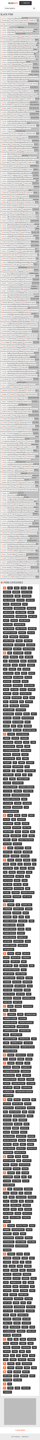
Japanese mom (31, 1014)
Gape (28, 929)
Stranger (16, 1319)
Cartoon (7, 754)
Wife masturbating (31, 489)
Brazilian (7, 730)
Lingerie (6, 1083)
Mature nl (24, 1128)
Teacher (14, 1343)
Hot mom (20, 978)
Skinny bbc (16, 504)
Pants (4, 150)
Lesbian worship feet (11, 1071)
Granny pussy (14, 359)
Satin (32, 1327)
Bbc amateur (16, 310)
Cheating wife (18, 783)
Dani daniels (8, 832)
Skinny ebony (6, 229)
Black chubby (28, 64)
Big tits (22, 665)
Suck (23, 1303)
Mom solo (7, 1144)
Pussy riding (25, 114)
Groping (20, 925)
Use (32, 264)
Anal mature (24, 620)
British (31, 673)
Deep (24, 836)
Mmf (15, 1120)
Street (25, 1327)
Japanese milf (24, 1039)
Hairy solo (15, 961)
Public (6, 1193)
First (25, 884)
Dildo (24, 815)
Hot (16, 966)
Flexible (6, 892)
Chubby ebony (19, 40)
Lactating (31, 1083)
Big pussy (7, 718)
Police (6, 1205)
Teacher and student (25, 422)
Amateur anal (20, 608)
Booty (28, 722)
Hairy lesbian (20, 986)
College (6, 795)
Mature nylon (7, 242)
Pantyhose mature (30, 302)
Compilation (8, 742)
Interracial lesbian (26, 169)
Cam (5, 779)
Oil (30, 1177)
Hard (24, 961)
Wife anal (17, 1380)
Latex (27, 1063)
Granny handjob (9, 929)
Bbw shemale (8, 714)
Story (16, 1290)
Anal (10, 588)
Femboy (31, 868)
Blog (13, 3)
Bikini (5, 706)
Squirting (7, 1290)
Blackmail (7, 677)
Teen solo (15, 1347)
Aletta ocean (8, 616)
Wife (9, 1372)
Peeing (6, 1209)
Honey (10, 283)
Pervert (5, 419)
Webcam (17, 1372)
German (28, 909)
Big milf (21, 193)
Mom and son (20, 1108)
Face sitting (19, 888)
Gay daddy (7, 941)
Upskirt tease (17, 209)
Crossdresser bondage (21, 795)
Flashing (21, 872)
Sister (19, 1254)
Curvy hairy (23, 20)
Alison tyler (19, 645)
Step (5, 1295)
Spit (32, 1286)
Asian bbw (30, 645)
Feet (34, 860)
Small (22, 1270)
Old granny (8, 1177)
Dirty (14, 840)
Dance (17, 823)
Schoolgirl (8, 1307)
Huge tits (23, 966)
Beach (23, 661)
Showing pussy (27, 331)
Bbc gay (31, 270)
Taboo (30, 1343)
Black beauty (13, 571)
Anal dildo (31, 608)
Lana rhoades (9, 1075)
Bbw (9, 653)
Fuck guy (26, 529)
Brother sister (28, 718)
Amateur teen (28, 175)
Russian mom (8, 1238)
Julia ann (22, 1018)
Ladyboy (19, 1063)
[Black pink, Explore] (20, 382)
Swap (15, 1286)
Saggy (6, 1270)
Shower (28, 1266)
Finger (12, 486)
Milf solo (31, 1108)
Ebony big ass (7, 398)
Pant (20, 150)
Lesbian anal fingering (24, 1091)
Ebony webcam (12, 339)
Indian (10, 1006)
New (18, 1160)
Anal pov (17, 649)
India (5, 1010)
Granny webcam (9, 937)
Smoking (25, 1278)
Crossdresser (9, 746)
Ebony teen (21, 456)
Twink (22, 1351)
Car (18, 758)
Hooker (27, 990)
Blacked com (6, 84)
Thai (16, 1339)
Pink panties (33, 335)
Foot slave (27, 897)
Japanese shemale (10, 1031)
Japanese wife (16, 1035)
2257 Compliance (15, 1436)
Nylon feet (26, 1160)
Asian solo (8, 608)
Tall (12, 133)
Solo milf (28, 1299)
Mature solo (8, 1108)
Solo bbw (26, 1319)
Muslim (6, 1132)
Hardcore (7, 998)
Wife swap (7, 1376)
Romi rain (7, 1250)
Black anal (6, 162)
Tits (28, 1351)
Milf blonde (21, 419)
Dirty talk (26, 827)
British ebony (6, 87)
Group (26, 913)
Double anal (16, 836)
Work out (5, 394)
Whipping (24, 1376)
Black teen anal (30, 213)
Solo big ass (19, 1311)
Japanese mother (28, 1047)
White (4, 283)
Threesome (26, 1347)
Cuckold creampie (10, 787)
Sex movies (31, 441)
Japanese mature (10, 1022)
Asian (24, 588)
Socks (33, 1278)
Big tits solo (8, 673)
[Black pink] (20, 27)
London (33, 447)
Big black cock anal (16, 125)
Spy (22, 1262)
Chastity (7, 767)
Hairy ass (20, 994)
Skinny (15, 1262)
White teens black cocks (28, 238)
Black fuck (24, 504)
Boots (24, 673)
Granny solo (18, 909)
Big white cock (32, 255)
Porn (5, 1217)
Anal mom (32, 628)
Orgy (24, 1177)
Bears (6, 689)
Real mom (31, 1242)
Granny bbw (23, 945)
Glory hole (22, 921)
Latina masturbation (28, 251)
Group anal (16, 144)
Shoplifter (18, 1299)
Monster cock (20, 1152)
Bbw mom (28, 726)
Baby (17, 673)
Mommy (15, 1128)
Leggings (5, 451)
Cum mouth (20, 68)
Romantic (7, 1234)
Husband (7, 982)
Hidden (6, 957)
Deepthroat (8, 823)
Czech (4, 279)
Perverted (13, 419)
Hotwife (29, 978)
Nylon (18, 1156)
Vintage (19, 1368)
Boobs (15, 693)
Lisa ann (7, 1067)
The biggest (31, 426)
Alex (13, 299)
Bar (24, 291)
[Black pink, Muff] (20, 34)
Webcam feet (31, 258)
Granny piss (18, 941)
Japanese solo (23, 1026)
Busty (34, 714)
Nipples (14, 1165)
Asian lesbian (8, 641)
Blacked (12, 669)
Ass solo (20, 600)
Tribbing (31, 1359)
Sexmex (17, 1323)
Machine (31, 1136)
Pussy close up (23, 533)
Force (13, 864)
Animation (13, 637)
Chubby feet (32, 20)
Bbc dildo (27, 567)
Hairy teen (17, 1002)
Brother (31, 689)
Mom (9, 1100)
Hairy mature (8, 974)
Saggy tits (24, 1286)
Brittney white (14, 558)
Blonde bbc (20, 279)
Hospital (17, 998)
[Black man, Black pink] (20, 267)
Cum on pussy (7, 415)
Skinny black (16, 229)
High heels (18, 990)
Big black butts (20, 375)
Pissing (14, 1193)
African (14, 620)
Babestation (21, 710)
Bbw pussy (19, 166)
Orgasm (11, 1173)
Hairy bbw (7, 1002)
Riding (23, 1234)
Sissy (32, 1258)
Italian (13, 1010)
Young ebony (27, 523)
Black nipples (33, 325)
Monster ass (29, 187)
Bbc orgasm (25, 104)
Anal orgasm (8, 628)
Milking (30, 1144)
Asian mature (19, 624)
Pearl (12, 394)
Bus (5, 661)
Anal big (14, 162)
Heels (30, 986)
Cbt (15, 762)
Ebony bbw (14, 99)
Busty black (22, 162)
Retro (16, 1234)
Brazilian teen (16, 331)
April (13, 379)
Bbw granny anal (30, 730)
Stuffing (24, 564)
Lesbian (10, 1063)
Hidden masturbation (11, 970)
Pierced (5, 517)
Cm (4, 375)
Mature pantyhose (8, 302)
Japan (20, 1014)
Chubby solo (26, 750)
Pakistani (26, 1205)
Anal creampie (9, 600)
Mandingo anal (30, 133)
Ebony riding (24, 36)
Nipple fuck (23, 517)
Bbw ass (16, 718)
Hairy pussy (8, 986)
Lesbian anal (26, 1087)
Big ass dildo (6, 310)
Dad (13, 819)
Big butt (5, 486)
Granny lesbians (9, 945)
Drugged (7, 827)
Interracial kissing (16, 206)
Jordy (6, 1035)
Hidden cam (15, 957)
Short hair (16, 1335)
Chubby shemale (26, 141)
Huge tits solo (9, 994)
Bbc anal (14, 689)
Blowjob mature (27, 514)
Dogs (31, 91)
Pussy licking (15, 1217)
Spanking (7, 1258)
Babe (20, 726)
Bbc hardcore (26, 387)
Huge (28, 994)
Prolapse (32, 1197)
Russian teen (8, 1246)
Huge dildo (16, 982)
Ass (30, 588)
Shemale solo (15, 1282)
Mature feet (21, 1136)
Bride (32, 698)
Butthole (21, 339)
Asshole (22, 633)
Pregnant (28, 1189)
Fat (34, 864)
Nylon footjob (24, 1165)
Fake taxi (17, 884)
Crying (12, 779)
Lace (4, 554)
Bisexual (17, 681)
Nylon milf (27, 242)
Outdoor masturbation (20, 24)
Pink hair (29, 68)
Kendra (28, 1059)
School (12, 1266)
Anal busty (32, 162)
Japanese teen (16, 1043)
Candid (21, 762)
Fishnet (5, 558)
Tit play (22, 430)
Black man (18, 283)
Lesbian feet (26, 1067)
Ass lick (31, 633)
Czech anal (8, 803)
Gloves (21, 929)
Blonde (6, 726)
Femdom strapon (27, 892)
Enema (28, 848)
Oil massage (6, 342)
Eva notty (15, 856)
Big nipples (24, 325)
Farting (12, 872)
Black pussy (6, 238)
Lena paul (26, 1075)
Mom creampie (9, 1136)
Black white (23, 558)
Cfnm (33, 742)
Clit (30, 775)
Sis (24, 1282)
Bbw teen (7, 722)
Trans (23, 1339)
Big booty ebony (28, 316)
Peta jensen (8, 1213)
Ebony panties (15, 335)
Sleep (27, 1254)
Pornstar (26, 1217)
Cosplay (15, 738)
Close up (7, 783)
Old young (16, 1181)
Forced (10, 860)
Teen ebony (15, 137)
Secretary (26, 1323)
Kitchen (12, 1059)
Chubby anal (20, 133)
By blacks (29, 279)
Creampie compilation (11, 799)
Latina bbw (21, 390)
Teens (15, 1351)
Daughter (21, 819)
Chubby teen (6, 64)
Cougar (17, 803)
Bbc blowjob (6, 137)
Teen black (6, 232)
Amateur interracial (9, 68)
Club (26, 807)
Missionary (32, 1140)
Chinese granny (23, 779)
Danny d (6, 840)
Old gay (25, 1181)
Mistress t (21, 1148)
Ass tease (22, 258)
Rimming (6, 1230)
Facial (29, 872)
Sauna (31, 1282)
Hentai (6, 961)
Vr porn (29, 430)
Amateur (7, 592)
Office (17, 1177)
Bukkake (7, 665)
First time (14, 255)
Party (12, 1197)
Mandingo (6, 133)
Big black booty (28, 150)
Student (5, 422)
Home (31, 966)
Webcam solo (15, 367)
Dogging (5, 91)
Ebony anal (27, 852)
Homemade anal (28, 998)
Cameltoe (18, 791)
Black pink (15, 36)
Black (15, 665)
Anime (18, 596)
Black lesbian (13, 447)
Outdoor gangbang (13, 433)
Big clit (23, 689)
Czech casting (9, 758)
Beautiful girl (7, 523)
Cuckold (11, 734)
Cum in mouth (17, 767)
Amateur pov (26, 245)
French (23, 868)
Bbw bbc (6, 698)
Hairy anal (6, 20)
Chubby (19, 746)
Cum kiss (7, 807)
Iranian (18, 1006)
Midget (30, 1116)
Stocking (24, 1290)
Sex (5, 1266)
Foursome (17, 897)
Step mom (31, 1270)
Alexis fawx (8, 645)
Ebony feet (16, 141)
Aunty (6, 620)
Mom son (7, 1104)
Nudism (25, 1169)
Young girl (25, 1388)
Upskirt (10, 1364)
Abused (19, 641)
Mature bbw (6, 325)
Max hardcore (9, 1148)
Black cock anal (26, 232)
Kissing (20, 1059)
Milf (33, 1100)
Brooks (19, 379)
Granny (10, 905)
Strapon (5, 577)
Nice (4, 339)
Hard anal (7, 990)
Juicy (18, 251)
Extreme (17, 852)
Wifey (16, 1376)
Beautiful (7, 685)
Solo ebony (6, 367)
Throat (13, 1359)
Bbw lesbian (18, 677)
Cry (24, 775)
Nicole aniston (9, 1160)
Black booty (6, 196)
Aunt (25, 604)
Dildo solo (17, 844)
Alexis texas (26, 592)
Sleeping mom (19, 1307)
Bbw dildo (6, 99)
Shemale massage (17, 342)
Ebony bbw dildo (33, 310)
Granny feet (22, 937)
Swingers (27, 1274)
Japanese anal (9, 1026)
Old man (25, 1173)
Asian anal (26, 596)
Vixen (34, 1368)
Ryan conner (21, 1242)
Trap (5, 1359)
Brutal (25, 681)
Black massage (30, 551)
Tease (32, 1355)
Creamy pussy (7, 56)
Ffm (5, 872)
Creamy (22, 99)
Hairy (18, 953)
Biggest (5, 426)
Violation (24, 349)
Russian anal (8, 1242)
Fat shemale (28, 342)
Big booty (7, 693)
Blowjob (26, 669)
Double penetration (26, 840)
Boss (5, 702)
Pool (20, 1209)
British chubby (30, 40)
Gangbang (7, 909)
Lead (12, 202)
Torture (7, 1351)
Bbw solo (14, 657)
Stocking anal (18, 183)
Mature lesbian (19, 1116)
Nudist (10, 1156)
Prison (18, 1213)
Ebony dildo (6, 349)
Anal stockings (7, 183)
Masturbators (27, 209)
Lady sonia (7, 1087)
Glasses (21, 933)
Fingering (7, 897)
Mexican (22, 1140)
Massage (26, 1100)
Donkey (5, 187)
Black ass (12, 426)
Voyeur (10, 1368)
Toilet (6, 1343)
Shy (29, 1303)
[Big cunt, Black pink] (20, 495)
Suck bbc (32, 504)
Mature (17, 1100)
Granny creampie (10, 921)
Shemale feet (7, 141)
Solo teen (7, 1303)
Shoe (4, 401)
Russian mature (18, 1230)
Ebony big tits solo (24, 221)
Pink (4, 24)
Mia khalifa (8, 1124)
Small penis (6, 482)
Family (6, 864)
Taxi (34, 1347)
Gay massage (8, 949)
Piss (9, 1189)
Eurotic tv (19, 848)
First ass (20, 187)
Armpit (30, 612)
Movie (26, 1124)
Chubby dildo (31, 390)
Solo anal (30, 1311)
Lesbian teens (33, 349)
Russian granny (21, 1246)
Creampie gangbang (26, 787)
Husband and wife (22, 320)
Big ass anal (29, 685)
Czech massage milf (11, 811)
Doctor (6, 819)
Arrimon (16, 592)
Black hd (35, 206)
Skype (6, 1315)
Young (10, 1388)
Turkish (6, 1347)
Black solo (6, 299)
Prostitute (27, 1213)
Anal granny (20, 612)
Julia (34, 1039)
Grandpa (7, 913)
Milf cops (30, 419)
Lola (4, 551)
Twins (25, 1355)
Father (17, 880)
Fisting (18, 860)
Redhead (29, 1238)
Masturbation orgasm (23, 299)
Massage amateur (18, 551)
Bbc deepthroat (7, 104)
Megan (5, 571)
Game (31, 921)
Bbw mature (17, 698)
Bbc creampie (17, 722)
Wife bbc (26, 1372)
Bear (25, 698)
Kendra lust (21, 1055)
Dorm (10, 815)
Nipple (6, 1165)
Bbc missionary (28, 379)
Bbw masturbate (17, 64)
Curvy (18, 775)
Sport (32, 1290)
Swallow (7, 1278)
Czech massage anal (11, 750)
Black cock (17, 245)
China (27, 746)
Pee (5, 1197)
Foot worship (8, 876)
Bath (13, 726)
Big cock (28, 677)
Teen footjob (30, 456)
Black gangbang (33, 291)
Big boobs (7, 681)
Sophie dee (30, 1307)
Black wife (21, 489)
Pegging (28, 1193)
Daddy (31, 815)
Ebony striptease (32, 375)
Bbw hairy (17, 730)
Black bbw (15, 325)
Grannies (5, 359)
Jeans (6, 1043)
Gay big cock (6, 466)
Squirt (25, 1258)
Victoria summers (8, 40)
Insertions (14, 193)
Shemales (21, 1331)
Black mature (17, 242)
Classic (6, 771)
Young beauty (18, 523)
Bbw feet (29, 702)
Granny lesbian (9, 925)
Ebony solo (8, 852)
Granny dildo (17, 411)
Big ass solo (14, 661)
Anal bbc (17, 104)
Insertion (5, 193)
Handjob (26, 953)
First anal (7, 884)
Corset (5, 489)
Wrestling (7, 1380)
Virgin (27, 1368)
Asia (5, 637)
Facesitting (8, 868)
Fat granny (8, 888)
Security (17, 1278)
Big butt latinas (30, 486)
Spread (21, 451)
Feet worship (8, 901)
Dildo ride (7, 844)
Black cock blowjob (28, 229)
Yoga (17, 1388)
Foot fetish (8, 880)
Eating (6, 856)
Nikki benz (7, 1169)
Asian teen (24, 637)
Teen (9, 1339)
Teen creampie (7, 245)
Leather (21, 1079)
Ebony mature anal (27, 144)
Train (6, 1355)
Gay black (16, 169)
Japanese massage (26, 1022)
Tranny (22, 1343)
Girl (27, 917)
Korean (5, 541)
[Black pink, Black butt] (20, 405)
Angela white (8, 612)
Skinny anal (23, 1295)
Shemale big (21, 554)
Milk (5, 1112)
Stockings (17, 1274)
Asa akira (7, 649)
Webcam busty (18, 567)
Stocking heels (7, 264)
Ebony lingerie (33, 84)
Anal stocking (29, 470)
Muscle (23, 1132)
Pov (21, 1193)
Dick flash (16, 827)
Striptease (8, 1299)
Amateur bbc (6, 270)
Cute (27, 767)
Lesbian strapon (15, 577)
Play (9, 551)
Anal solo (30, 600)
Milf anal (18, 1124)
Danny (6, 836)
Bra (21, 702)
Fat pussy (26, 166)
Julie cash (28, 1043)
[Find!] (34, 8)
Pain (21, 1201)
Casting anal (30, 771)
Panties (14, 1201)
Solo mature (15, 1327)
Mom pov (7, 1128)
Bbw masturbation (8, 166)
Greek (28, 941)
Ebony (10, 848)
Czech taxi (7, 791)
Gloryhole (16, 913)
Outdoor (7, 1181)
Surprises (24, 335)
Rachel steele (22, 1225)
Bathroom (24, 706)
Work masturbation (31, 394)
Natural (17, 1169)
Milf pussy (6, 564)
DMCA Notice (25, 1436)
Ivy (4, 118)
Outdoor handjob (27, 433)
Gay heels (17, 264)
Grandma (7, 917)
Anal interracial (23, 91)
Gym (15, 917)
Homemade (26, 957)
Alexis (6, 604)
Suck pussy (22, 255)
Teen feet (5, 258)
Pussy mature (25, 87)
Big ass (27, 653)
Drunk (17, 815)
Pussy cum (16, 415)
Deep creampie (17, 276)
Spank (20, 1266)
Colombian (11, 251)
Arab (16, 588)
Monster (12, 91)
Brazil (26, 714)
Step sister (8, 1311)
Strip (4, 221)
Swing (13, 1315)
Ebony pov (15, 430)
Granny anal (26, 905)
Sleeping (16, 1258)
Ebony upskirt (7, 209)
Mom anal (7, 1116)
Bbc (21, 657)
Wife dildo (12, 489)
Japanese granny (10, 1039)
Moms (16, 1144)
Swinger (14, 1270)
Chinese (6, 738)
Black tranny (12, 554)
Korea (30, 1055)
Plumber (7, 1221)
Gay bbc (24, 270)
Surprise (7, 1319)
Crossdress (17, 807)
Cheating (16, 754)
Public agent (21, 1197)
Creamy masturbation (19, 56)
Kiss (5, 1059)
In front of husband (9, 320)
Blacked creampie (29, 276)
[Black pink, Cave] (20, 462)
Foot (20, 864)
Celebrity (12, 541)
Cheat (24, 799)
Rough (32, 1225)
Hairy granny (21, 974)
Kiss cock (27, 206)
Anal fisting (8, 596)
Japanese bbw (25, 1031)
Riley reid (19, 1238)
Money (31, 1112)
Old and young (9, 1185)
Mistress (7, 1120)
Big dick (18, 714)
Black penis (22, 482)
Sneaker (18, 401)
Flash (25, 880)
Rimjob (29, 1230)
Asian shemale (29, 649)
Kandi (24, 310)
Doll (32, 832)
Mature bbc (6, 514)
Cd (13, 771)
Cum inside (27, 803)
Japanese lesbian (10, 1018)
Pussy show (6, 331)
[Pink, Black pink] (20, 131)
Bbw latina (14, 706)
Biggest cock (21, 426)
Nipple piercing (33, 517)
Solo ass (7, 1286)
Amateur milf (13, 150)
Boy (5, 669)
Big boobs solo (26, 693)
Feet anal (14, 20)
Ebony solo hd (12, 221)
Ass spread (14, 451)
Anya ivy (9, 118)
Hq (24, 441)
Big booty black (17, 71)
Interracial (28, 1006)
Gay (18, 905)
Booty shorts (6, 71)
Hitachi (10, 953)
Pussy (6, 1201)
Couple (19, 771)
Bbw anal (29, 657)
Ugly (18, 1364)
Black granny (27, 411)
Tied (18, 1355)
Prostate (29, 1201)
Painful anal (16, 1205)
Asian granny (21, 616)
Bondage (31, 665)
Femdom (26, 860)
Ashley (5, 447)
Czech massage (22, 734)
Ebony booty (17, 529)
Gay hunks (25, 466)
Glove (10, 24)
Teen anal (31, 1339)
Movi (19, 441)
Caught (25, 754)
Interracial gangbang (14, 291)
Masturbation (15, 1112)
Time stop (22, 1359)
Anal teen (32, 616)
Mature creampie (10, 1140)
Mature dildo (7, 390)
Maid (24, 1112)
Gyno (21, 917)
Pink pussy (13, 187)
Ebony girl (25, 108)
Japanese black (16, 175)
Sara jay (7, 1274)
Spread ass (29, 451)
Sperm (16, 1303)
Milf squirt (19, 486)
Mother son (32, 1148)
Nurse (25, 1156)
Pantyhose (18, 1189)
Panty (14, 1209)
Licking (17, 1087)
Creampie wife (34, 320)
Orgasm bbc (15, 387)
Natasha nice (6, 169)
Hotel (24, 970)
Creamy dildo (30, 99)
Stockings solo (9, 1331)
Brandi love (18, 685)
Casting (18, 742)
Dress (32, 836)
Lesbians (16, 1067)
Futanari (16, 892)
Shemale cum (22, 1315)
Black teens (6, 36)
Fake (27, 888)
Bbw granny (18, 653)
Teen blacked (35, 36)
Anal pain (28, 641)
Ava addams (16, 604)
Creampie (24, 738)
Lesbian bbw (26, 1071)
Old (18, 1173)
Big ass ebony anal (30, 125)
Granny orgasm (9, 933)
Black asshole (22, 84)
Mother (27, 1104)
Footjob (5, 456)
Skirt (5, 1327)
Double (25, 832)
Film (27, 876)
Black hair (16, 398)
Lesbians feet (8, 1091)
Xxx (9, 1384)
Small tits (7, 1323)
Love (18, 1075)
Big (19, 669)
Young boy (7, 1392)
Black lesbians (24, 447)
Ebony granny (30, 359)
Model (23, 1144)
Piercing (28, 1209)
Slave (28, 1262)
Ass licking (8, 624)
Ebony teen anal (7, 213)
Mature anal (6, 144)
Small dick (31, 1331)
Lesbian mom (8, 1096)
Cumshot (30, 762)
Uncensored (27, 1364)
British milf (19, 302)
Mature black (16, 514)
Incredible (6, 379)
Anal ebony (28, 183)
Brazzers (32, 661)
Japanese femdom (10, 1051)
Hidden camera (9, 978)
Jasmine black (18, 470)
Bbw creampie (8, 710)
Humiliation (27, 982)
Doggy (18, 832)
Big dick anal (19, 213)
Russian (11, 1225)
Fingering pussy (29, 202)
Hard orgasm (7, 114)
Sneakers (11, 401)
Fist (16, 868)
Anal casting (21, 628)
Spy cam (7, 1335)
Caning (25, 758)
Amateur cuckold (10, 633)
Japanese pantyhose (11, 1047)
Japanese (11, 1014)
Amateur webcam (32, 339)
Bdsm (6, 657)
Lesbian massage (18, 1083)
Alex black (6, 430)
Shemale (11, 1254)
